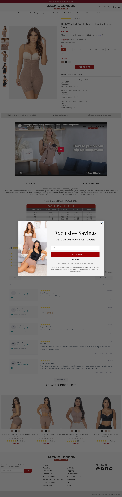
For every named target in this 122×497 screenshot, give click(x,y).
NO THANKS (75, 259)
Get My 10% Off (75, 254)
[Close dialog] (101, 223)
